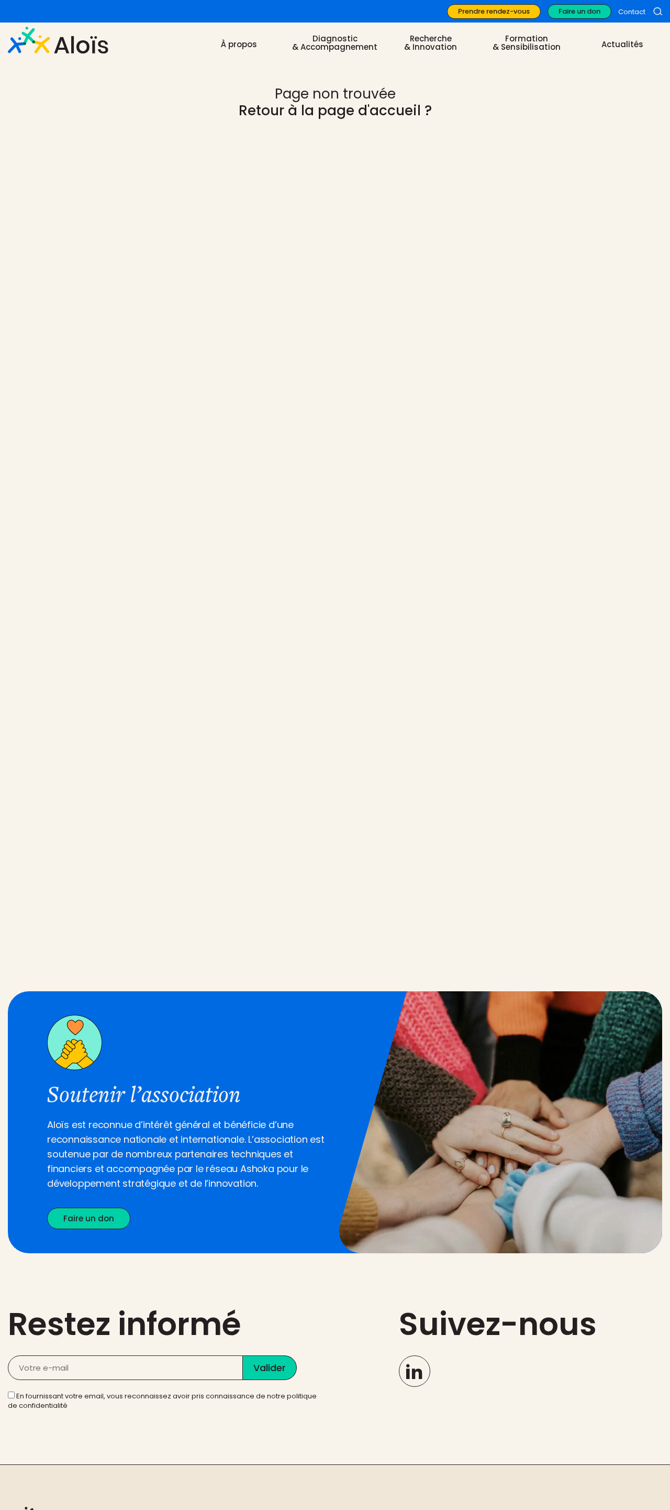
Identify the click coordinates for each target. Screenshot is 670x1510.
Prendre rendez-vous (494, 11)
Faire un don (579, 11)
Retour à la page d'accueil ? (335, 110)
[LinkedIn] (414, 1371)
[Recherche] (657, 11)
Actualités (622, 44)
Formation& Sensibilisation (527, 43)
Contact (631, 12)
